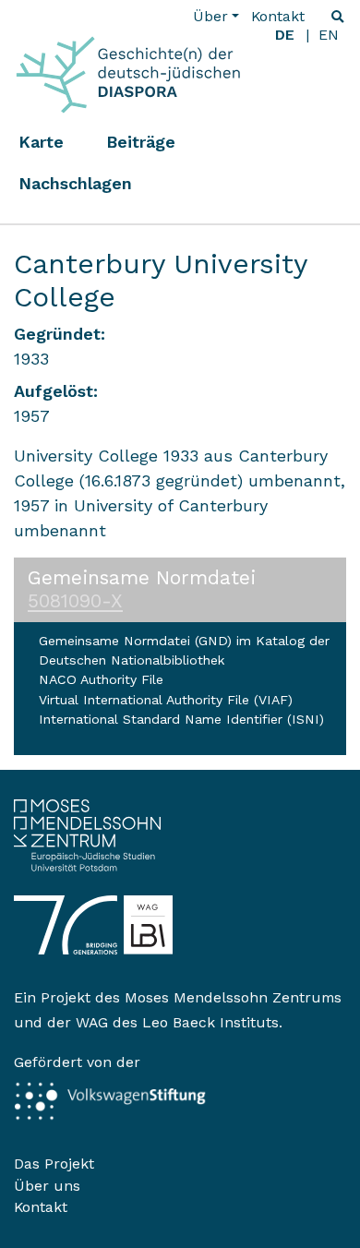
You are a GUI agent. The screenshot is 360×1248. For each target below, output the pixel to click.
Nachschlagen (75, 183)
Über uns (47, 1185)
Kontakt (278, 16)
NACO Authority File (101, 679)
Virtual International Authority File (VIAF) (166, 699)
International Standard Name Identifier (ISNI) (181, 719)
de (284, 34)
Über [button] (210, 16)
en (328, 34)
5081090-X (75, 601)
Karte (41, 141)
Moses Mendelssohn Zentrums (233, 997)
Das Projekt (54, 1163)
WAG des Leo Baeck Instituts (177, 1022)
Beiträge (140, 141)
